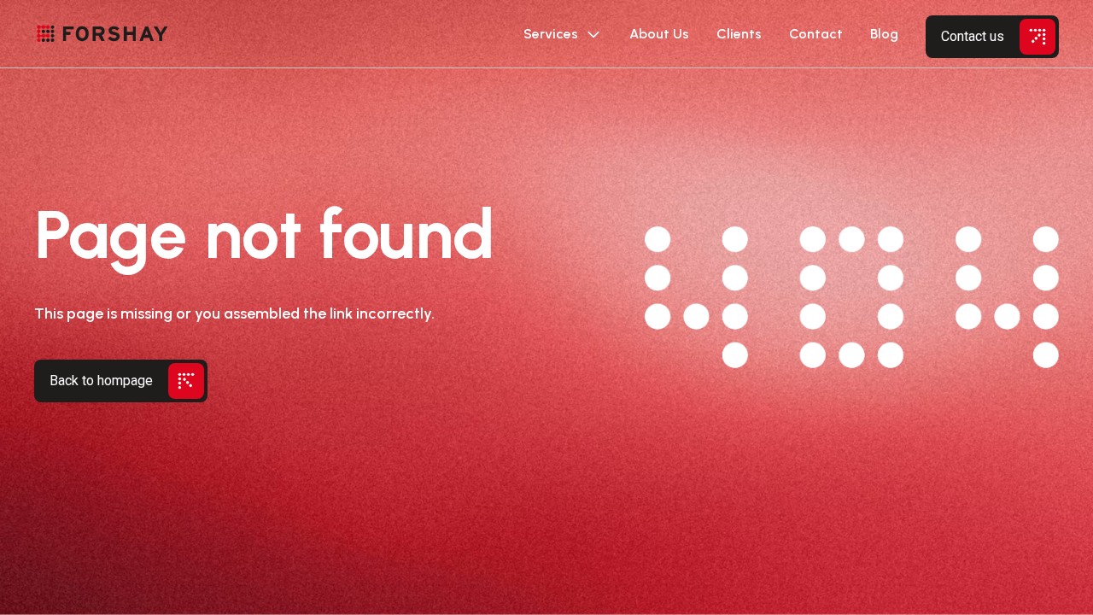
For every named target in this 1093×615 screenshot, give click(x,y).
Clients (739, 34)
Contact (816, 34)
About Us (659, 34)
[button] (562, 34)
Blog (884, 34)
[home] (102, 34)
